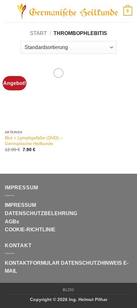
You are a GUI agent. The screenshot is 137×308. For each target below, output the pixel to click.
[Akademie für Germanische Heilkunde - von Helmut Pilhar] (68, 11)
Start (38, 33)
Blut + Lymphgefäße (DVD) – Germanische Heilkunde (34, 141)
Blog (68, 290)
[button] (8, 11)
